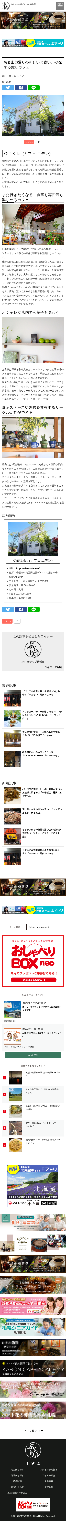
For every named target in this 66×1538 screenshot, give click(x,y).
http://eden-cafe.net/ (28, 568)
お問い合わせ (17, 1487)
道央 (4, 76)
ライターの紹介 (53, 667)
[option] (33, 20)
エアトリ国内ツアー (32, 1430)
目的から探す (17, 1475)
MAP (20, 576)
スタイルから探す (49, 1469)
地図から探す (17, 1469)
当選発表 (48, 1481)
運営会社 (48, 1487)
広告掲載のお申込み (17, 1493)
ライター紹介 (48, 1475)
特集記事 (17, 1481)
